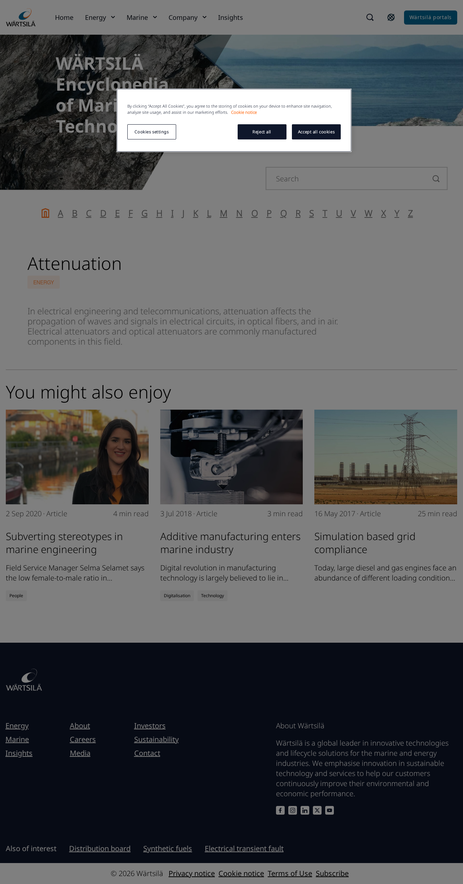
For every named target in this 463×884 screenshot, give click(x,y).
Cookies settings (152, 131)
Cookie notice (244, 112)
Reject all (261, 131)
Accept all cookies (316, 131)
